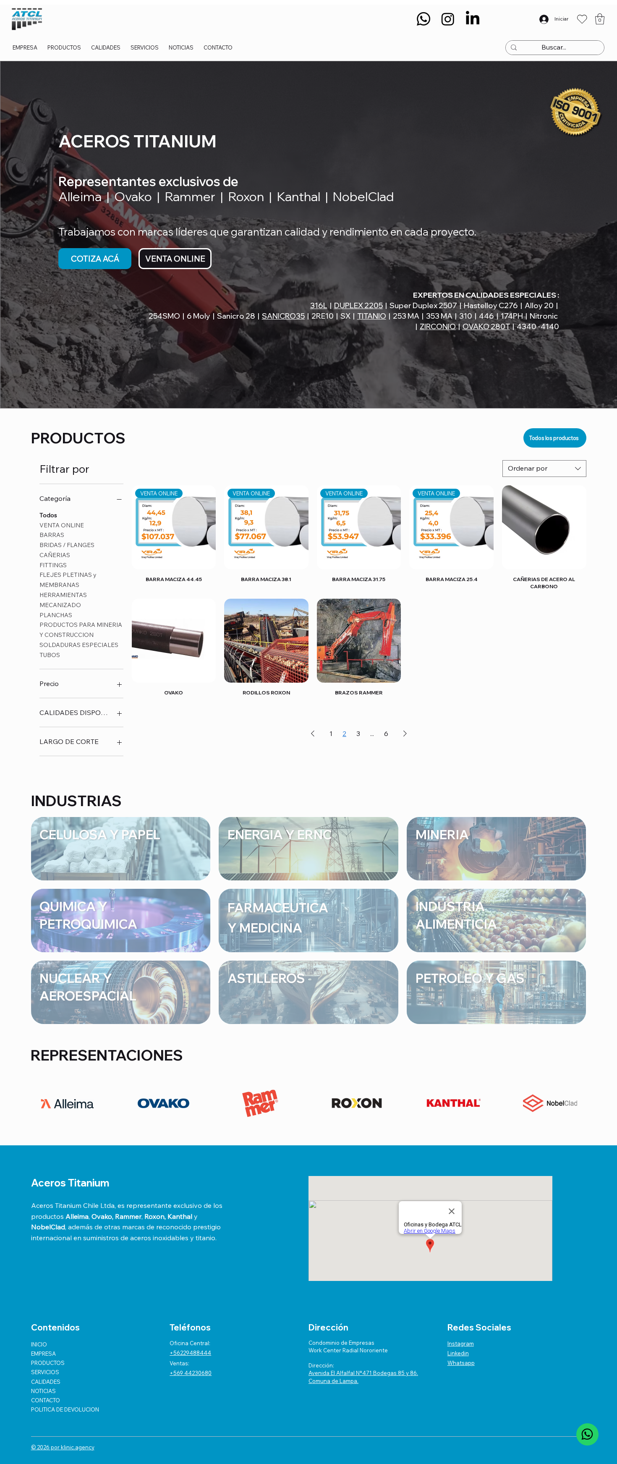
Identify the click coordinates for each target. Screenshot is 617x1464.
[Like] (587, 1434)
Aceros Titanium (70, 1182)
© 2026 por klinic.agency (62, 1447)
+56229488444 (190, 1352)
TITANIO (371, 315)
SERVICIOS (45, 1372)
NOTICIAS (43, 1391)
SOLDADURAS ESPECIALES (78, 645)
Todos (48, 515)
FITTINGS (53, 565)
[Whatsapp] (423, 18)
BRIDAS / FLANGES (66, 545)
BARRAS (51, 535)
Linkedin (458, 1353)
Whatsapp (461, 1362)
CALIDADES (45, 1381)
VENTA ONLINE (61, 525)
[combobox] (544, 468)
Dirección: (321, 1365)
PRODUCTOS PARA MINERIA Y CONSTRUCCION (80, 630)
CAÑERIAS (54, 555)
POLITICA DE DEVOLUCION (65, 1409)
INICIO (39, 1344)
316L (318, 305)
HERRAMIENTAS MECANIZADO (63, 600)
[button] (599, 18)
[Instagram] (447, 18)
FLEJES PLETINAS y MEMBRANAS (68, 580)
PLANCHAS (55, 615)
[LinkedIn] (472, 18)
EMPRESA (43, 1353)
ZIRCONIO (438, 326)
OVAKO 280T (486, 326)
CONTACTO (45, 1400)
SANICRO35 (283, 315)
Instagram (460, 1343)
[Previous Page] (313, 733)
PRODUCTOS (48, 1362)
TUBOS (49, 655)
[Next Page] (405, 733)
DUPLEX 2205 (358, 305)
